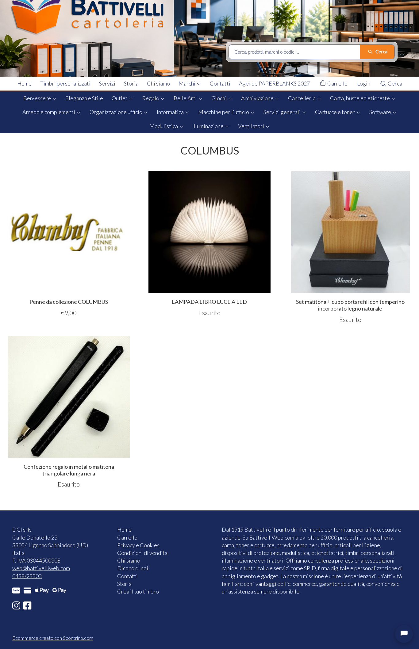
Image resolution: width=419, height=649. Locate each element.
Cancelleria (302, 98)
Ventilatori (251, 126)
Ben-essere (37, 98)
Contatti (220, 83)
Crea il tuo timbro (138, 591)
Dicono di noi (132, 568)
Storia (131, 83)
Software (380, 112)
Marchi (187, 83)
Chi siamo (158, 83)
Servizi (107, 83)
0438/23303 (27, 576)
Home (24, 83)
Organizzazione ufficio (116, 112)
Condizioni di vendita (142, 552)
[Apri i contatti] (404, 634)
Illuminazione (208, 126)
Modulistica (164, 126)
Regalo (151, 98)
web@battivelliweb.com (41, 568)
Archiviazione (258, 98)
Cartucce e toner (335, 112)
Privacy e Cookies (138, 545)
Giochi (219, 98)
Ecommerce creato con (52, 638)
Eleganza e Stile (84, 98)
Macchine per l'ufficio (224, 112)
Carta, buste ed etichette (360, 98)
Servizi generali (282, 112)
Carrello (337, 83)
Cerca (394, 83)
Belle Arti (186, 98)
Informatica (171, 112)
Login (363, 83)
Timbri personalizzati (65, 83)
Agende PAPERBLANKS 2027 (274, 83)
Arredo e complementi (49, 112)
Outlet (120, 98)
